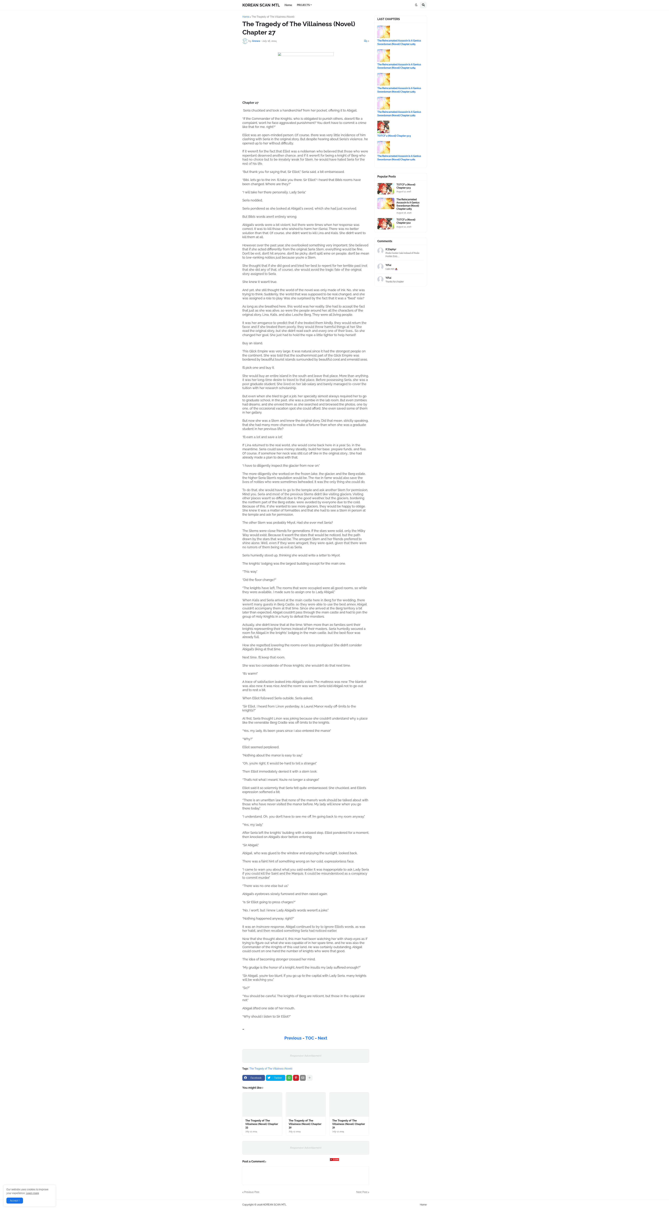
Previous (293, 1038)
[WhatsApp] (289, 1078)
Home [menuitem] (288, 5)
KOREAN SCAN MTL (261, 5)
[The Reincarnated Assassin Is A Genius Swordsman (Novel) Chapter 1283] (385, 203)
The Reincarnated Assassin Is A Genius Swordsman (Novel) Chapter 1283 (408, 204)
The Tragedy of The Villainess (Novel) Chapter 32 (305, 1124)
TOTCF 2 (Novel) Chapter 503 (394, 135)
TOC (310, 1038)
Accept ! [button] (15, 1200)
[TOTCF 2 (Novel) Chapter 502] (385, 223)
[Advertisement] (334, 1185)
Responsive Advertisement (305, 1055)
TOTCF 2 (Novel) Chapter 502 (406, 221)
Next (322, 1038)
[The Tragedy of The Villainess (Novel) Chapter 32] (305, 1104)
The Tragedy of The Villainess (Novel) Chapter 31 (348, 1124)
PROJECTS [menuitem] (303, 5)
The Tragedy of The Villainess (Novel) (273, 17)
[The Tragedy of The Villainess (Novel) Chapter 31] (349, 1104)
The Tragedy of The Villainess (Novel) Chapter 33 (261, 1124)
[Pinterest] (296, 1078)
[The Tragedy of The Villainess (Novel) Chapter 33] (262, 1104)
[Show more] (310, 1078)
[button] (416, 5)
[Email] (303, 1078)
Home (245, 17)
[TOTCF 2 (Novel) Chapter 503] (385, 188)
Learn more (32, 1193)
